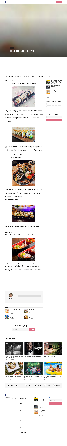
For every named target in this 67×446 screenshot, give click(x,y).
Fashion (51, 103)
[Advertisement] (33, 65)
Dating (56, 101)
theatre (51, 106)
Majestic (57, 444)
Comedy (53, 101)
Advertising (48, 101)
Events (48, 103)
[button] (25, 2)
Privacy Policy (55, 122)
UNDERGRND (17, 444)
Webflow (10, 444)
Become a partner (23, 444)
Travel (54, 106)
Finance (54, 103)
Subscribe (59, 2)
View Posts (10, 299)
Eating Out (59, 101)
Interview (58, 103)
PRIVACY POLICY (60, 444)
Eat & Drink (9, 273)
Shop (47, 106)
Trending (20, 2)
